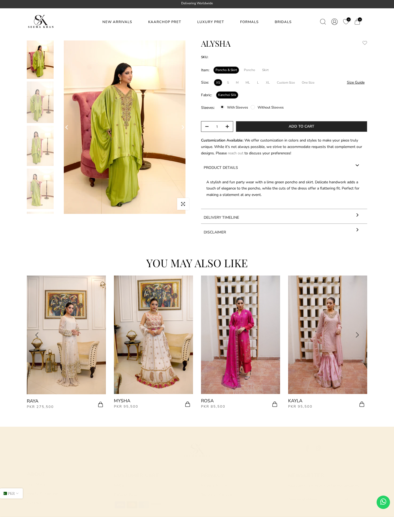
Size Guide (356, 82)
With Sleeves (237, 107)
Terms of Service (216, 494)
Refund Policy (127, 494)
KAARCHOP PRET (164, 22)
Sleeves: (208, 107)
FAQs (119, 485)
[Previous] (67, 127)
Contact (34, 502)
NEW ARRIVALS (117, 22)
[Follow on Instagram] (319, 448)
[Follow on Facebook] (307, 448)
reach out (236, 153)
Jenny (295, 401)
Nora (120, 401)
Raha (207, 401)
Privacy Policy (214, 485)
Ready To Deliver (42, 493)
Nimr (32, 401)
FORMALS (249, 22)
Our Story (36, 484)
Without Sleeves (271, 107)
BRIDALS (283, 22)
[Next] (182, 127)
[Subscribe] (344, 499)
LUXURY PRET (210, 22)
